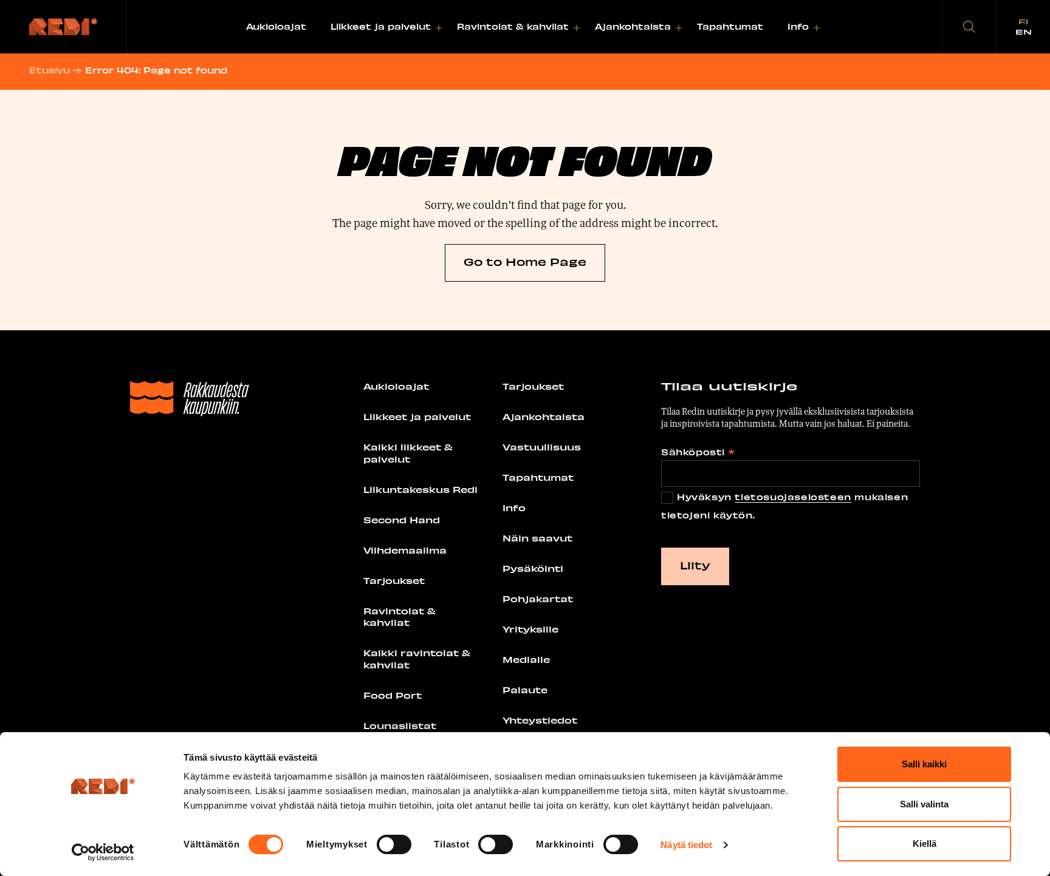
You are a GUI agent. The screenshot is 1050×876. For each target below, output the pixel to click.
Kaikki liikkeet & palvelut (408, 452)
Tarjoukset (394, 580)
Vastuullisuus (542, 446)
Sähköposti (697, 452)
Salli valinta (924, 804)
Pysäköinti (533, 568)
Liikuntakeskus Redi (420, 489)
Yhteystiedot (540, 720)
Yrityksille (530, 628)
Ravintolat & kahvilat (513, 26)
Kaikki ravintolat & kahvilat (416, 658)
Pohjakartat (538, 598)
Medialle (526, 659)
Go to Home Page (525, 261)
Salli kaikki (924, 764)
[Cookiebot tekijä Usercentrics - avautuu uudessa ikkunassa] (103, 852)
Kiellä (924, 843)
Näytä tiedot (686, 845)
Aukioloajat (276, 26)
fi (1023, 21)
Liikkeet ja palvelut (381, 26)
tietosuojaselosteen (793, 497)
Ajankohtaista (633, 26)
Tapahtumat (730, 26)
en (1023, 31)
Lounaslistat (399, 725)
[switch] (394, 844)
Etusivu (49, 70)
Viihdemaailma (405, 550)
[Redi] (63, 26)
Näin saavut (537, 537)
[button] (969, 26)
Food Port (392, 695)
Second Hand (401, 519)
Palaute (525, 689)
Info (798, 26)
